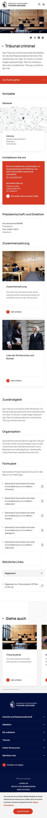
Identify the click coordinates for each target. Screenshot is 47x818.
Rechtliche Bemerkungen (23, 787)
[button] (23, 80)
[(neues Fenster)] (23, 129)
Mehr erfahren (16, 312)
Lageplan (23, 783)
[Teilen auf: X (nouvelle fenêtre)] (35, 37)
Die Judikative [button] (8, 732)
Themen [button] (6, 740)
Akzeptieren (23, 811)
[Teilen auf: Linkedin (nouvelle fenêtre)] (38, 37)
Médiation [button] (6, 724)
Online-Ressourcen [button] (11, 747)
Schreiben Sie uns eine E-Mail (24, 196)
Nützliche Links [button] (9, 755)
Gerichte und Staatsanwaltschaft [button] (17, 717)
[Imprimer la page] (42, 37)
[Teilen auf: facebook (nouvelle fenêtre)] (31, 37)
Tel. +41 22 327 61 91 (14, 177)
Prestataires (23, 790)
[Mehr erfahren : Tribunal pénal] (19, 655)
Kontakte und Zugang (15, 765)
